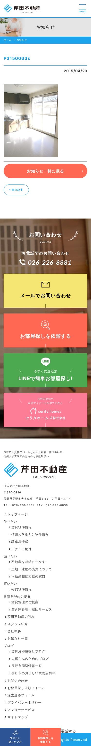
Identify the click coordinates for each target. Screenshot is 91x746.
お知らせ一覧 (18, 638)
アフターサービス (21, 710)
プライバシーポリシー (24, 702)
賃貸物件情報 (21, 527)
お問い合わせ (18, 680)
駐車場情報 (19, 542)
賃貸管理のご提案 (25, 602)
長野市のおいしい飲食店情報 (33, 673)
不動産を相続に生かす (28, 562)
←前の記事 (16, 189)
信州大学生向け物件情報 (30, 534)
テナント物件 (21, 549)
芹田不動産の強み (21, 616)
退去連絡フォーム (21, 695)
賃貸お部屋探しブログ (28, 651)
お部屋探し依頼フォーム (26, 688)
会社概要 (14, 631)
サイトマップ (18, 717)
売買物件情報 (21, 589)
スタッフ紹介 (18, 624)
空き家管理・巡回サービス (31, 609)
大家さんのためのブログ (30, 658)
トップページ (18, 514)
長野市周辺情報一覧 (26, 666)
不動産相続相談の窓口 (28, 576)
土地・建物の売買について (31, 569)
